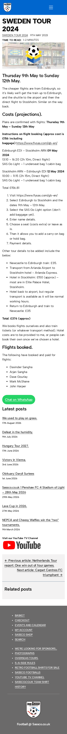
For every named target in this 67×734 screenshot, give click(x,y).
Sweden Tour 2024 (15, 35)
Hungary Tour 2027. (15, 446)
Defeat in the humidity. (17, 432)
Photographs (24, 653)
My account (24, 630)
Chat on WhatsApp (18, 399)
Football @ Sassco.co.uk (33, 724)
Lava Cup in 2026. (14, 506)
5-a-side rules (25, 663)
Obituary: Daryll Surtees (18, 473)
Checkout (22, 620)
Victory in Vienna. (14, 460)
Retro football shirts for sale (37, 667)
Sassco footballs (27, 672)
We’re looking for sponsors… (36, 648)
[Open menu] (51, 7)
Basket (20, 615)
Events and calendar (30, 625)
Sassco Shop (24, 634)
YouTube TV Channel (29, 677)
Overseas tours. (26, 658)
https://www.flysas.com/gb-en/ (36, 143)
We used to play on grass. (19, 418)
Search (20, 639)
